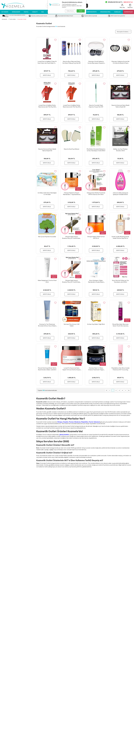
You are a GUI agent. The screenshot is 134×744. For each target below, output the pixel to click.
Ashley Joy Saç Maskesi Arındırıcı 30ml (120, 149)
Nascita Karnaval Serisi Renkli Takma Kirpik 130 (47, 149)
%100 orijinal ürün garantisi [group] (118, 15)
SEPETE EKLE (47, 75)
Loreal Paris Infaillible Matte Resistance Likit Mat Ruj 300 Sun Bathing (71, 106)
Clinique (60, 422)
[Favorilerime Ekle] (55, 40)
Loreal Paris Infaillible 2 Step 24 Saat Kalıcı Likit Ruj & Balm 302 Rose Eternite (47, 62)
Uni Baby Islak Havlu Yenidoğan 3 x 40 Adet (47, 193)
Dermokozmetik (92, 12)
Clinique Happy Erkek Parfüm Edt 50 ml (96, 237)
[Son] (129, 390)
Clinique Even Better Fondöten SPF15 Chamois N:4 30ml (96, 193)
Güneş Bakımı (16, 12)
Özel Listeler (12, 19)
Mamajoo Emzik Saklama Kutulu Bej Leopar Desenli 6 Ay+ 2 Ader (96, 62)
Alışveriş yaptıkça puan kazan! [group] (39, 15)
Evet (80, 11)
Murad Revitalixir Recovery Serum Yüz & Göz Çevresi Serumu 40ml (120, 325)
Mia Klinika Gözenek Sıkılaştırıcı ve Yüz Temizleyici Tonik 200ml (96, 149)
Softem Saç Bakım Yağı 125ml (96, 324)
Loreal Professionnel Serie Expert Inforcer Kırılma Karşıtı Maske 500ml (71, 369)
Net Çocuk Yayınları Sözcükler (47, 236)
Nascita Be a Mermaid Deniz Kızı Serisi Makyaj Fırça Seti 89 (72, 62)
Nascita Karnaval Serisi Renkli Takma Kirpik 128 (120, 106)
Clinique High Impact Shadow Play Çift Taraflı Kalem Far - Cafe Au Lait (71, 281)
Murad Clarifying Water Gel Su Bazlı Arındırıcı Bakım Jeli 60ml (47, 368)
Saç (42, 12)
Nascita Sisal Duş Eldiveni (71, 149)
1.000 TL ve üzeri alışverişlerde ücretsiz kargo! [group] (15, 15)
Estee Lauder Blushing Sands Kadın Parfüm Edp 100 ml (120, 237)
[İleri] (125, 390)
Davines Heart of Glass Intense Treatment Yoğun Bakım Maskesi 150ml (96, 369)
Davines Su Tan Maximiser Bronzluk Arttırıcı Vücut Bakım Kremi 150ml (47, 325)
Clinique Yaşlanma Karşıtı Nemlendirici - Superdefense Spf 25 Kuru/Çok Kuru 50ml (71, 193)
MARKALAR (117, 12)
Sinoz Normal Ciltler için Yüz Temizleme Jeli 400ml (120, 281)
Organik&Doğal (105, 12)
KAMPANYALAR (128, 12)
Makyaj (26, 12)
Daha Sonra (70, 11)
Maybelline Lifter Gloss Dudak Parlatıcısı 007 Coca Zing (120, 368)
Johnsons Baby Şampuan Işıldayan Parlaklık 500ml (120, 193)
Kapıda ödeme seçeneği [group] (90, 15)
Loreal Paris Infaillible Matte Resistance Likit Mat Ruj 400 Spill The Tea (47, 106)
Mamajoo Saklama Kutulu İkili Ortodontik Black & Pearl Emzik (120, 62)
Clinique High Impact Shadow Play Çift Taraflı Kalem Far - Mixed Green (71, 237)
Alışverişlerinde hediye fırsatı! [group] (65, 15)
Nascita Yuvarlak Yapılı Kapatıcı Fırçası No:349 (96, 106)
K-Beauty (35, 12)
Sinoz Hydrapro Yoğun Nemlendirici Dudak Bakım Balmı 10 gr (96, 281)
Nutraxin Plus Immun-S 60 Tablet (71, 325)
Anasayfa (4, 19)
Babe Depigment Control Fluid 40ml (47, 281)
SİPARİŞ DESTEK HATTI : (120, 2)
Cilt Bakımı (4, 12)
